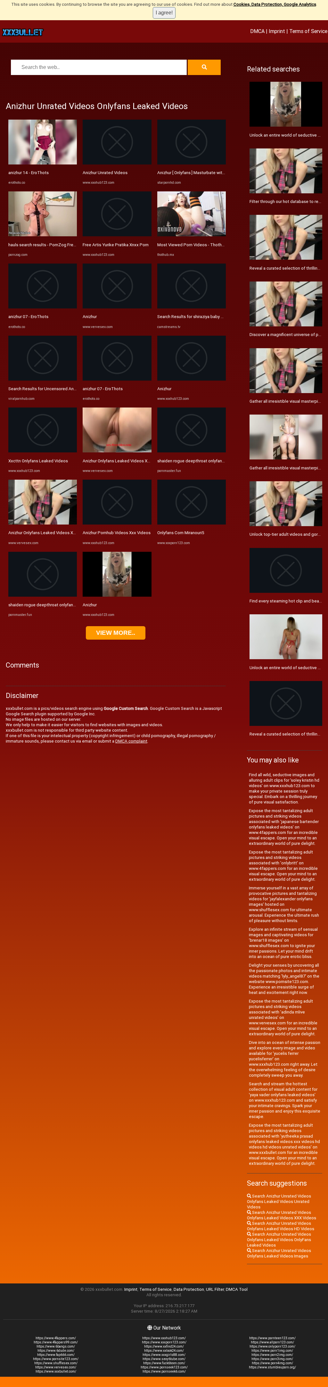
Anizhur (90, 316)
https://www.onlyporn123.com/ (272, 1346)
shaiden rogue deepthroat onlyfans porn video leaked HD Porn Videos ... (76, 605)
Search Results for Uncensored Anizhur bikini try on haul (61, 388)
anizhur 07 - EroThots (28, 316)
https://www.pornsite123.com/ (55, 1359)
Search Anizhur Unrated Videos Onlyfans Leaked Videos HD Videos (280, 1226)
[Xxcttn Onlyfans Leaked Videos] (42, 451)
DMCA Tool (237, 1289)
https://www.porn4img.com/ (272, 1363)
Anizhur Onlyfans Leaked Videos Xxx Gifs (47, 532)
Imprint (277, 31)
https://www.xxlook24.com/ (164, 1351)
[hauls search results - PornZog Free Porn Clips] (42, 235)
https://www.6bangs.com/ (56, 1346)
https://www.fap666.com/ (56, 1355)
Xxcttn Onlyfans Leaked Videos (38, 461)
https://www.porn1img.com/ (272, 1351)
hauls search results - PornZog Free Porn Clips (52, 245)
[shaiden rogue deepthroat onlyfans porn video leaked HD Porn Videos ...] (42, 595)
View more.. (115, 632)
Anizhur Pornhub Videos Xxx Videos (117, 532)
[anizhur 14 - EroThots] (42, 163)
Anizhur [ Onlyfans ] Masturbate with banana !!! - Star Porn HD (214, 172)
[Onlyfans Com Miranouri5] (191, 523)
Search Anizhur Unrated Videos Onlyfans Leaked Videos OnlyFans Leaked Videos (279, 1239)
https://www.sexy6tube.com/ (164, 1359)
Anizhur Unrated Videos (105, 172)
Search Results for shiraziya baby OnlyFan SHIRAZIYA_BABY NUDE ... (221, 316)
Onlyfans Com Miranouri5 (180, 532)
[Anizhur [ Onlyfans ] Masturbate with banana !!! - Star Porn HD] (191, 163)
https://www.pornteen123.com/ (272, 1338)
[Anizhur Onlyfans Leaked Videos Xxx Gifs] (42, 523)
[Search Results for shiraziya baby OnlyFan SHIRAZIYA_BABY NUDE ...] (191, 307)
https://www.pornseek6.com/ (164, 1371)
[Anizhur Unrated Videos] (117, 163)
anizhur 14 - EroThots (28, 172)
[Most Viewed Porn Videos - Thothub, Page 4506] (191, 235)
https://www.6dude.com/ (55, 1351)
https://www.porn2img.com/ (272, 1355)
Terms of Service (308, 31)
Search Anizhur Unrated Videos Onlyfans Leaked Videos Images (279, 1253)
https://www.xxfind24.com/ (164, 1346)
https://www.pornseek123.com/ (164, 1367)
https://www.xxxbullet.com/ (56, 1371)
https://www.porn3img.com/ (272, 1359)
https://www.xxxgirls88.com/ (164, 1355)
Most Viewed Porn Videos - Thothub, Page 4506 (203, 245)
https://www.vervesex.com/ (55, 1367)
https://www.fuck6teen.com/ (164, 1363)
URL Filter (215, 1289)
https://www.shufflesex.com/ (56, 1363)
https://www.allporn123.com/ (272, 1342)
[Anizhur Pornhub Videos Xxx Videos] (117, 523)
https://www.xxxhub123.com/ (164, 1338)
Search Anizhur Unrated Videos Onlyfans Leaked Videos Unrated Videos (279, 1201)
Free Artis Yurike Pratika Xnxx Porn (116, 245)
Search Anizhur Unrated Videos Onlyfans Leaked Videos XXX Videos (281, 1215)
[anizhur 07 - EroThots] (42, 307)
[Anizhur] (117, 307)
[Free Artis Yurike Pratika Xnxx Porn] (117, 235)
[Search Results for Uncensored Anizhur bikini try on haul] (42, 379)
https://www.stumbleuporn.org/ (272, 1367)
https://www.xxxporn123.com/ (164, 1342)
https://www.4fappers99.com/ (56, 1342)
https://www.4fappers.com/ (56, 1338)
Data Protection (189, 1289)
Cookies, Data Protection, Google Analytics (275, 4)
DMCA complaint (131, 741)
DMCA (257, 31)
